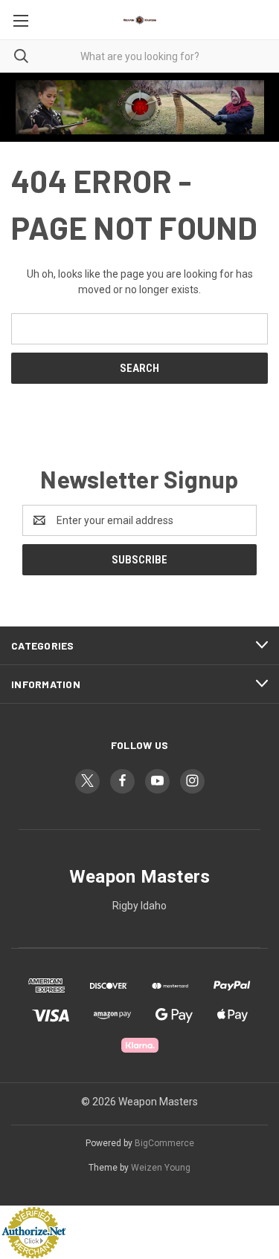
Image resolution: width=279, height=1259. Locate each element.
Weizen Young (160, 1167)
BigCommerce (164, 1143)
